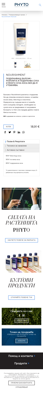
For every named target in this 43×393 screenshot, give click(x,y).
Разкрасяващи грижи (17, 14)
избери (21, 341)
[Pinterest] (14, 132)
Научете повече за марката (21, 240)
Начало (4, 14)
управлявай (21, 387)
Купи (8, 126)
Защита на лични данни (21, 378)
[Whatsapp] (23, 132)
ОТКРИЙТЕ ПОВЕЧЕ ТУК (21, 297)
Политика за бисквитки (29, 377)
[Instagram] (23, 315)
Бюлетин (21, 320)
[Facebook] (5, 132)
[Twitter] (9, 132)
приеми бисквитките (21, 383)
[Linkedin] (19, 132)
